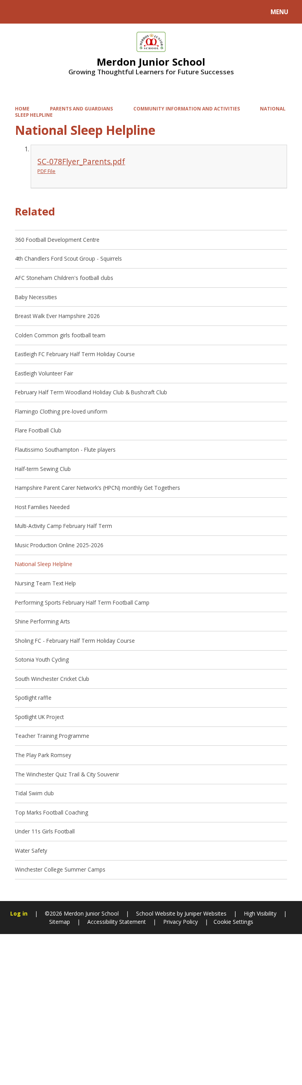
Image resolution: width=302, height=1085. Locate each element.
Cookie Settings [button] (233, 921)
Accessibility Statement (116, 921)
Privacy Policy (180, 921)
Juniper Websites (204, 913)
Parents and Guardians (81, 108)
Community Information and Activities (186, 108)
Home (22, 108)
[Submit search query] (99, 11)
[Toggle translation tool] (36, 12)
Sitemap (59, 921)
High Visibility (260, 913)
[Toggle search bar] (16, 12)
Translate (68, 13)
